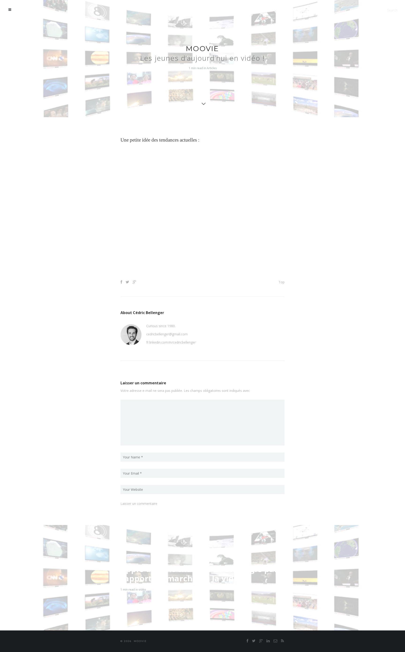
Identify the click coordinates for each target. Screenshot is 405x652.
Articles (212, 68)
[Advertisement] (202, 259)
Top (281, 282)
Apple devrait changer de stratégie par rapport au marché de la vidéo (199, 574)
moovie (202, 48)
